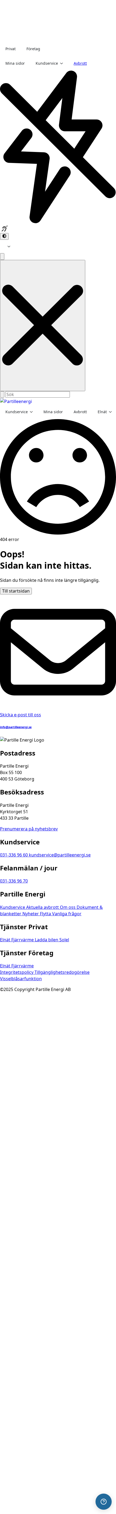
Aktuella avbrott (43, 907)
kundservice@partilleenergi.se (60, 855)
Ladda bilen (47, 940)
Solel (64, 940)
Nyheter (31, 914)
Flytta (46, 914)
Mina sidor (15, 63)
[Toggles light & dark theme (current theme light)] (4, 236)
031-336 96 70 (14, 881)
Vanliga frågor (66, 914)
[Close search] (42, 325)
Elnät (102, 411)
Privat (10, 48)
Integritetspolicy (17, 972)
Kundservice (47, 63)
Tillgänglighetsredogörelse (62, 972)
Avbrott (80, 63)
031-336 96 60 (14, 855)
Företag (33, 48)
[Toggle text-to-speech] (4, 228)
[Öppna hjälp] (103, 1502)
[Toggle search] (2, 256)
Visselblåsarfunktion (21, 979)
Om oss (68, 907)
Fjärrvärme (23, 940)
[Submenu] (10, 246)
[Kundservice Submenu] (63, 63)
